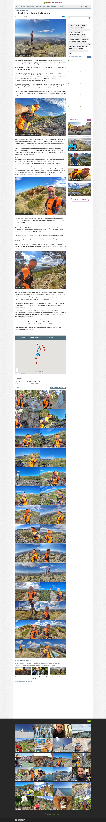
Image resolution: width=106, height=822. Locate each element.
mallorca (76, 37)
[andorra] (24, 745)
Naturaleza (40, 6)
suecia (70, 48)
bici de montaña (79, 27)
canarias (81, 30)
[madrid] (62, 730)
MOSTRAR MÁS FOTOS (53, 814)
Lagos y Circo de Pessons (76, 195)
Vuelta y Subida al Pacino (56, 677)
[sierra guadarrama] (24, 788)
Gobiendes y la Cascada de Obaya (39, 677)
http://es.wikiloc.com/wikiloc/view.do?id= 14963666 (40, 323)
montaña (35, 663)
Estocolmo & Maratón (75, 134)
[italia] (24, 759)
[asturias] (81, 803)
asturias (84, 25)
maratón (83, 37)
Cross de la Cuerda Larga (76, 149)
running (88, 44)
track (22, 17)
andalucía (71, 25)
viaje (70, 53)
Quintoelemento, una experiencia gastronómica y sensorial (78, 179)
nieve (78, 41)
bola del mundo (21, 663)
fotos (26, 17)
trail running (39, 665)
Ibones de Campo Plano (75, 164)
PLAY (52, 388)
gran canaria (72, 34)
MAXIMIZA (61, 388)
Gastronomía (52, 6)
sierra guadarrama (22, 11)
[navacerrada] (24, 730)
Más (60, 6)
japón (83, 34)
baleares (71, 27)
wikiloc (52, 665)
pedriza (84, 41)
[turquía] (43, 788)
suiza (75, 48)
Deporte (30, 6)
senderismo (18, 665)
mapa (17, 17)
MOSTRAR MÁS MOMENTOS (79, 200)
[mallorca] (62, 788)
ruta (57, 663)
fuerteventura (78, 32)
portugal (81, 44)
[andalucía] (24, 774)
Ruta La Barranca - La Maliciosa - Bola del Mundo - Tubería (40, 322)
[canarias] (43, 745)
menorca (71, 39)
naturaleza (42, 663)
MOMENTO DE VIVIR (39, 819)
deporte (29, 663)
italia (78, 34)
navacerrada (51, 663)
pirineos (71, 44)
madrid (71, 37)
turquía (85, 51)
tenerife (80, 48)
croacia (87, 30)
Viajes (22, 6)
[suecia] (43, 730)
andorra (78, 25)
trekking (46, 665)
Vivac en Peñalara (19, 677)
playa (76, 44)
